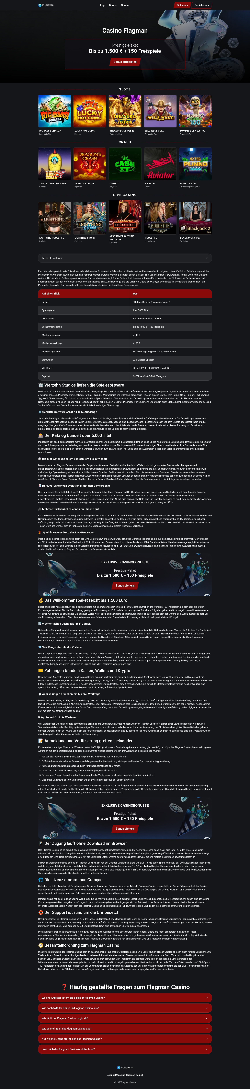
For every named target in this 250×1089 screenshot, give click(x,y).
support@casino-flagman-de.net (125, 1075)
